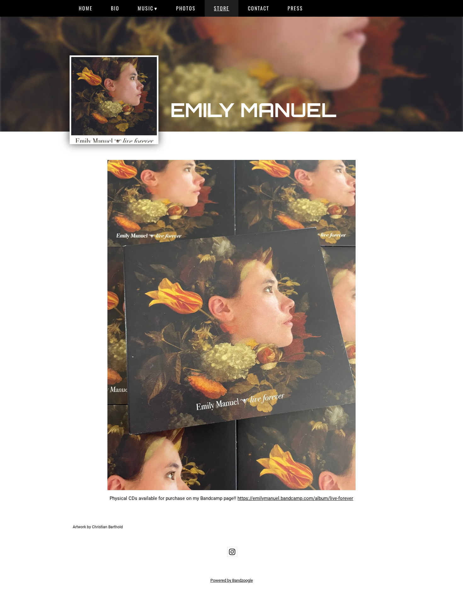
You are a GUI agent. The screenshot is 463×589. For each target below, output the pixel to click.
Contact (258, 8)
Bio (115, 8)
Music (145, 8)
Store (221, 8)
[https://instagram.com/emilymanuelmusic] (232, 552)
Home (86, 8)
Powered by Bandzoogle (231, 580)
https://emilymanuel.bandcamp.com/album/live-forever (295, 498)
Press (295, 8)
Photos (186, 8)
